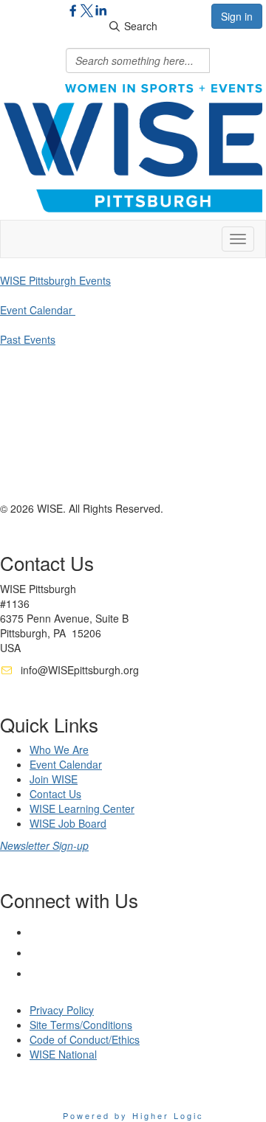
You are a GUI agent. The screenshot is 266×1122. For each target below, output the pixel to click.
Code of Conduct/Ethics (85, 1039)
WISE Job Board (68, 823)
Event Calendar (37, 309)
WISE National (63, 1054)
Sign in (237, 16)
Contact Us (55, 793)
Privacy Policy (62, 1009)
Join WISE (54, 779)
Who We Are (59, 749)
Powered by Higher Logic (133, 1115)
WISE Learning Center (82, 808)
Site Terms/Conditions (81, 1024)
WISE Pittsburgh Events (55, 280)
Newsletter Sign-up (44, 845)
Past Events (27, 339)
